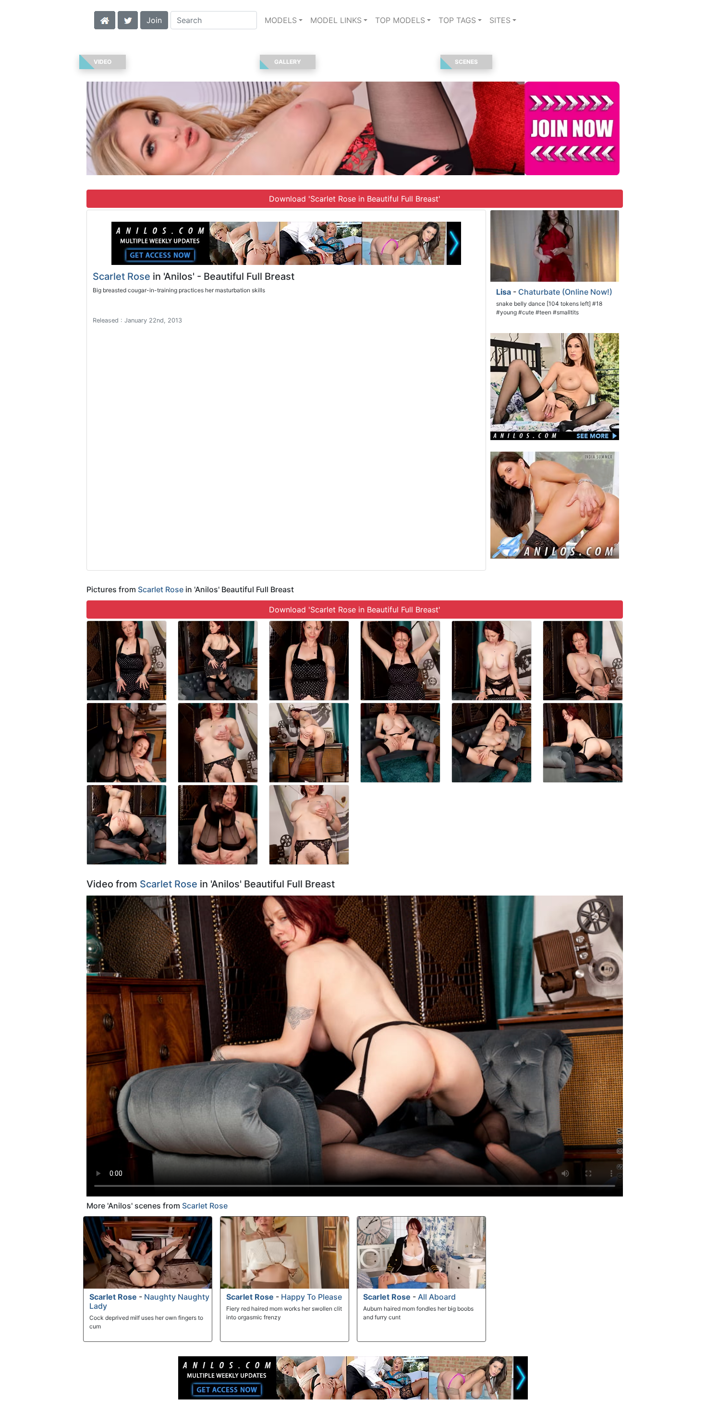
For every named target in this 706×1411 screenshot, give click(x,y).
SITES (500, 20)
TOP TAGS (457, 20)
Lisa (503, 292)
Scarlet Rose (121, 276)
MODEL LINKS (336, 20)
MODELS (281, 20)
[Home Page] (104, 19)
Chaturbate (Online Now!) (565, 292)
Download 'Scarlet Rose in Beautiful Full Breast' (354, 198)
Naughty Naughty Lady (149, 1301)
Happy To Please (311, 1297)
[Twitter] (128, 19)
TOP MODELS (400, 20)
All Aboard (437, 1297)
